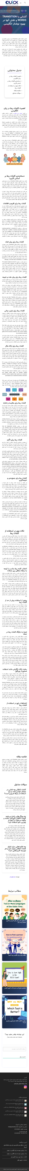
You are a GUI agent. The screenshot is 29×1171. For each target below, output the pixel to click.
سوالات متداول (16, 93)
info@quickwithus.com (13, 1127)
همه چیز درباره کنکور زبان (17, 1157)
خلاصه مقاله (17, 90)
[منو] (20, 3)
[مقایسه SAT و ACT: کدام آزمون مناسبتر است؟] (14, 1007)
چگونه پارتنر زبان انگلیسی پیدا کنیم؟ (17, 955)
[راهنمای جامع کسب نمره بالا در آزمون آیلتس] (14, 974)
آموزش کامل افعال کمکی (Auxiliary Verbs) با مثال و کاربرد (13, 1114)
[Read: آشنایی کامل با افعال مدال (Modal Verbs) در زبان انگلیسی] (25, 1108)
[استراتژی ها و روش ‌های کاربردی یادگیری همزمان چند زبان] (14, 907)
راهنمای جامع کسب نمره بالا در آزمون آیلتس (15, 988)
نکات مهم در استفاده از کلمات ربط (14, 87)
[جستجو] (24, 3)
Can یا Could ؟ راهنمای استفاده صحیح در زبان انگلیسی (14, 1100)
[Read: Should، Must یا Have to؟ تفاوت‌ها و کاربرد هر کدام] (25, 1104)
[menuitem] (24, 3)
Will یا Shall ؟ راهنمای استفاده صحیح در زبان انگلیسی (14, 1111)
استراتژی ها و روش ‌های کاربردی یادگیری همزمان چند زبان (16, 921)
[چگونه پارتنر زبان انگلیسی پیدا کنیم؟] (14, 942)
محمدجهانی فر (12, 877)
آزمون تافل (19, 1160)
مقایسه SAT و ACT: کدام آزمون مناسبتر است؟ (16, 1022)
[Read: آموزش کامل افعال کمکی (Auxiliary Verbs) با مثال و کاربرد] (25, 1115)
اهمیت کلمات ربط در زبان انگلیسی (15, 77)
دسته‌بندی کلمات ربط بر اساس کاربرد (14, 82)
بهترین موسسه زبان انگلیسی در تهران (15, 1150)
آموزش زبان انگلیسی (17, 113)
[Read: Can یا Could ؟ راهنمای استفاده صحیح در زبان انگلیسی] (25, 1100)
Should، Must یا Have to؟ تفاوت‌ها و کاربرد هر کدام (14, 1103)
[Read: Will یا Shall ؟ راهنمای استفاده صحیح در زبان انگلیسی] (25, 1111)
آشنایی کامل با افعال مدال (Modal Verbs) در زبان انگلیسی (13, 1107)
